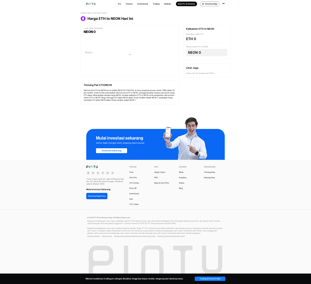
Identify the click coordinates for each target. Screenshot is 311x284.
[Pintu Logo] (90, 4)
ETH (189, 39)
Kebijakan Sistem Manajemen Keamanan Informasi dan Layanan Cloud (134, 236)
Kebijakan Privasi (107, 236)
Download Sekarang (111, 150)
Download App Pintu (96, 196)
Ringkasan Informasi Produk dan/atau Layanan (171, 236)
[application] (130, 55)
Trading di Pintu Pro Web (210, 279)
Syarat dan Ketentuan (93, 236)
